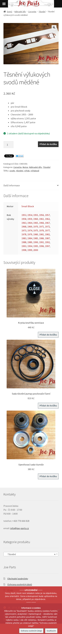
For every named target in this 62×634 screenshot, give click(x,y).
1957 (47, 214)
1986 (41, 238)
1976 (41, 230)
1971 (41, 226)
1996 (41, 246)
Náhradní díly (20, 11)
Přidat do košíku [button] (48, 334)
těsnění (19, 170)
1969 (29, 226)
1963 (24, 222)
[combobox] (31, 554)
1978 (24, 234)
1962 (47, 218)
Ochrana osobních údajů (19, 584)
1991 (41, 242)
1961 (41, 218)
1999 (29, 249)
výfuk (26, 170)
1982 (47, 234)
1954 (29, 214)
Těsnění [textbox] (30, 554)
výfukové (35, 170)
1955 (35, 214)
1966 (41, 222)
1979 (29, 234)
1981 (41, 234)
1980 (35, 234)
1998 (24, 249)
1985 (35, 238)
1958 (24, 218)
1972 (47, 226)
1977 (47, 230)
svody (12, 170)
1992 (47, 242)
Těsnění (42, 11)
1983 (24, 238)
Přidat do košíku (48, 144)
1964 (29, 222)
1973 (24, 230)
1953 (24, 214)
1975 (35, 230)
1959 (29, 218)
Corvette (32, 11)
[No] (58, 610)
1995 (35, 246)
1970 (35, 226)
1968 (24, 226)
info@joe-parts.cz (19, 528)
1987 (47, 238)
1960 (35, 218)
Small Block (28, 206)
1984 (29, 238)
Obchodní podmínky (17, 578)
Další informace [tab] (11, 185)
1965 (35, 222)
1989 (29, 242)
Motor (25, 167)
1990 (35, 242)
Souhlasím (51, 630)
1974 (29, 230)
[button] (54, 27)
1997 (47, 246)
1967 (47, 222)
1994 (29, 246)
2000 (35, 249)
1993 (24, 246)
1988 (24, 242)
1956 (41, 214)
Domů (9, 11)
